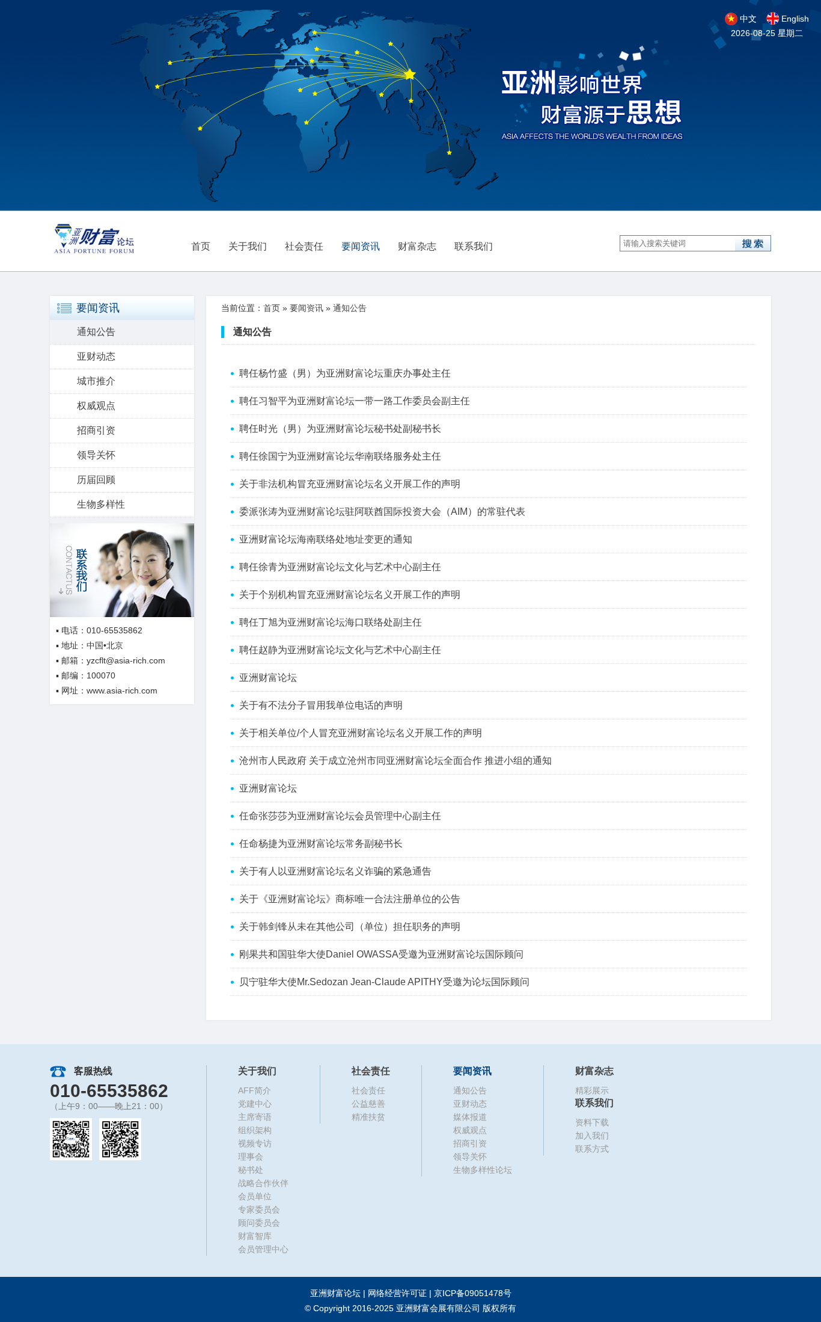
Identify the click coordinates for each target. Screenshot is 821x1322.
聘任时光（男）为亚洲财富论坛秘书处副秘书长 (340, 428)
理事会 (250, 1156)
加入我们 (592, 1135)
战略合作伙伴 (263, 1183)
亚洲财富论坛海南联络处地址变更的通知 (325, 539)
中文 (748, 18)
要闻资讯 (360, 246)
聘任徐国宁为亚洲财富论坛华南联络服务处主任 (340, 456)
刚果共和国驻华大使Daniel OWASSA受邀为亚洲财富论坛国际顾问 (381, 954)
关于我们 (247, 246)
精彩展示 (592, 1090)
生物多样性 (101, 504)
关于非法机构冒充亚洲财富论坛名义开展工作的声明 (349, 484)
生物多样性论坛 (482, 1170)
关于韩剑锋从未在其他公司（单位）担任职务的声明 (349, 926)
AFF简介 (254, 1090)
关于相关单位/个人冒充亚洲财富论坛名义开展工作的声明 (360, 733)
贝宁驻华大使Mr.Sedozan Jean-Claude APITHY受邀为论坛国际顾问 (384, 982)
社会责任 (304, 246)
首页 (200, 246)
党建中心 (255, 1103)
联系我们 (473, 246)
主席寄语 (255, 1117)
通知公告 (96, 332)
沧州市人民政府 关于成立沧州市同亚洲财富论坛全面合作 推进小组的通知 (395, 760)
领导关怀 (96, 455)
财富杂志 (417, 246)
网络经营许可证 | (439, 1293)
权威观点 (96, 406)
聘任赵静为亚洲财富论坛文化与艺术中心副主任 (340, 650)
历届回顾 (96, 480)
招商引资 (96, 430)
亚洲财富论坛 (268, 677)
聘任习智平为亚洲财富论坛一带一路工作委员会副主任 (354, 401)
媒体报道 (470, 1117)
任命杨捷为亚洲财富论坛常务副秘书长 (321, 843)
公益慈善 (368, 1103)
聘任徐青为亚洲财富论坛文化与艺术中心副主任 (340, 567)
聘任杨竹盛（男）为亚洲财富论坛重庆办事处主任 (345, 373)
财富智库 (255, 1236)
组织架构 (255, 1130)
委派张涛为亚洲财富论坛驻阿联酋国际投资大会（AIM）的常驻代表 (382, 511)
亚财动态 (96, 356)
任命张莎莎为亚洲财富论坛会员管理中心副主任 (340, 816)
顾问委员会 (259, 1223)
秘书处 (250, 1170)
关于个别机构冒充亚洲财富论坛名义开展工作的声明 (349, 594)
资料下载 (592, 1122)
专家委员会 (259, 1209)
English (795, 18)
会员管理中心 (263, 1249)
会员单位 (255, 1196)
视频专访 (255, 1143)
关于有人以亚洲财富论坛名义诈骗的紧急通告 (335, 871)
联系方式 (592, 1149)
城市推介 (96, 381)
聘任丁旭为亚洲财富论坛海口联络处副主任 (330, 622)
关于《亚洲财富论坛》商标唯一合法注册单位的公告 (349, 899)
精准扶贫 (368, 1117)
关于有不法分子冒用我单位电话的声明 (321, 705)
